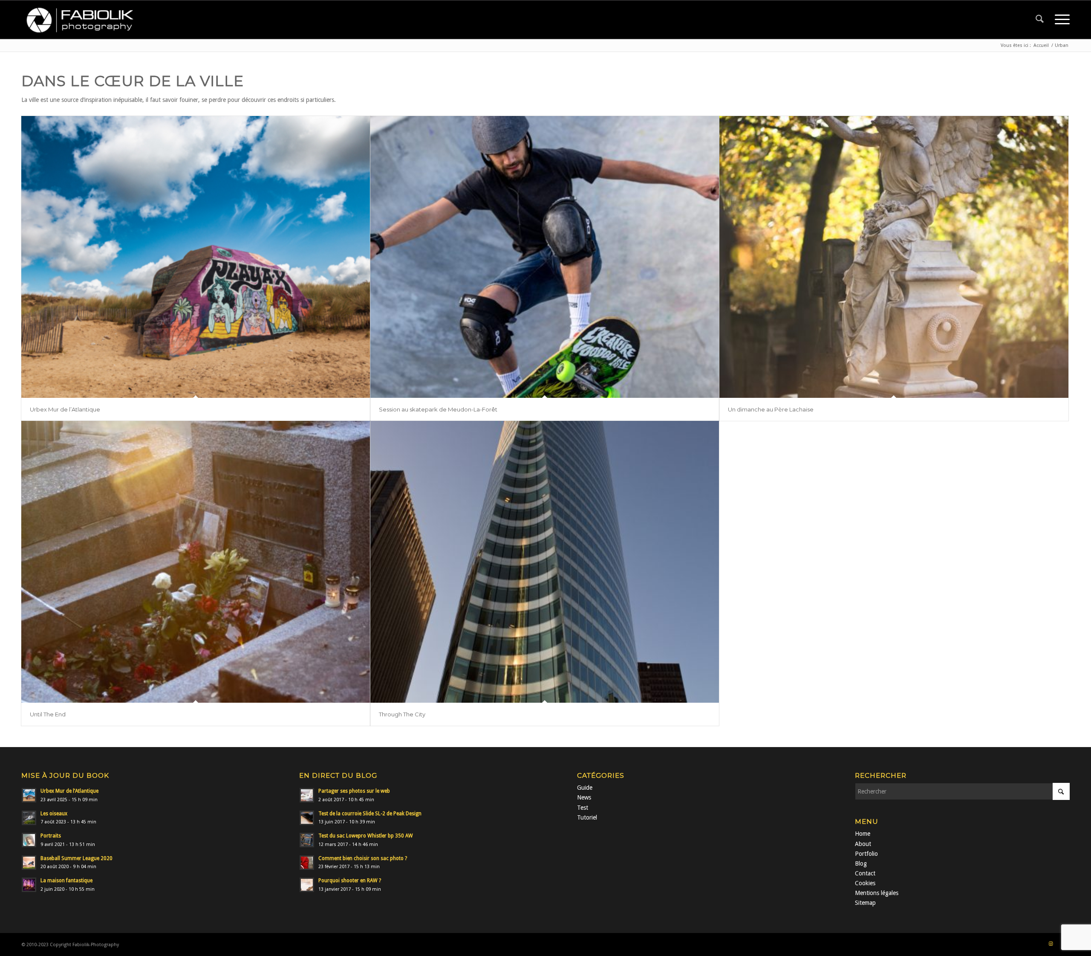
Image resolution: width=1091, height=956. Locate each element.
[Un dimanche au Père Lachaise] (893, 257)
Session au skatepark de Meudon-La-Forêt (438, 409)
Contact (865, 873)
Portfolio (866, 853)
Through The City (402, 714)
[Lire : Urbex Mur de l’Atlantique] (29, 795)
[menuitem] (1039, 19)
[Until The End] (195, 562)
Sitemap (865, 902)
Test (582, 807)
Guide (584, 787)
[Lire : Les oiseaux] (29, 818)
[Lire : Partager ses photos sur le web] (307, 795)
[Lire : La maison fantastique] (29, 884)
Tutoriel (587, 817)
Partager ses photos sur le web (354, 791)
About (863, 843)
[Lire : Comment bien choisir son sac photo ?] (307, 862)
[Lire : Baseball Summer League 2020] (29, 862)
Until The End (48, 714)
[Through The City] (544, 562)
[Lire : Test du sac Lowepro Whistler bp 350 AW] (307, 840)
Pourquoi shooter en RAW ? (349, 881)
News (584, 797)
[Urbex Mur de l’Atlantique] (195, 257)
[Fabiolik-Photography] (83, 19)
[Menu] (1059, 19)
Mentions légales (876, 892)
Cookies (865, 883)
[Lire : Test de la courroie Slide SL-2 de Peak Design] (307, 818)
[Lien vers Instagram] (1050, 944)
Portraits (50, 836)
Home (862, 833)
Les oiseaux (53, 814)
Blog (861, 863)
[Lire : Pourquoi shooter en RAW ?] (307, 884)
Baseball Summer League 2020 (76, 858)
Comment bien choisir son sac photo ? (362, 858)
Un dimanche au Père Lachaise (771, 409)
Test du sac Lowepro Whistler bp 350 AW (365, 836)
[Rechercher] (1039, 19)
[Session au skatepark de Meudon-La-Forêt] (544, 257)
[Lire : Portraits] (29, 840)
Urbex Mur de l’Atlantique (65, 409)
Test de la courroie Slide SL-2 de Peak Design (369, 814)
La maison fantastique (66, 881)
